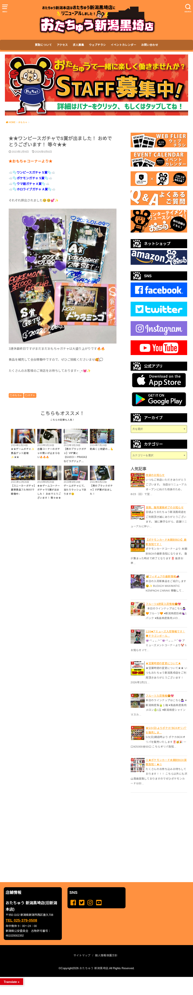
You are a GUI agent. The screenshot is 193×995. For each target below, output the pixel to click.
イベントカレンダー (123, 44)
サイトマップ (82, 955)
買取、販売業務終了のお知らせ (165, 507)
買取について (43, 44)
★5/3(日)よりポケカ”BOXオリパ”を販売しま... (166, 730)
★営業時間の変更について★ (163, 663)
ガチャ (31, 395)
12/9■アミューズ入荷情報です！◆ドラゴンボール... (165, 634)
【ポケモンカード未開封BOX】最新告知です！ (166, 542)
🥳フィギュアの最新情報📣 (162, 576)
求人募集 (78, 44)
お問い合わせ (149, 44)
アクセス (62, 44)
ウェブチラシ (97, 44)
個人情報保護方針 (106, 955)
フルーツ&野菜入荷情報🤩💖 (163, 603)
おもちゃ (17, 395)
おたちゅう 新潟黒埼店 (93, 968)
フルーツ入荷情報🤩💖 (160, 695)
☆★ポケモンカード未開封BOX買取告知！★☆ (166, 762)
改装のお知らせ (155, 475)
